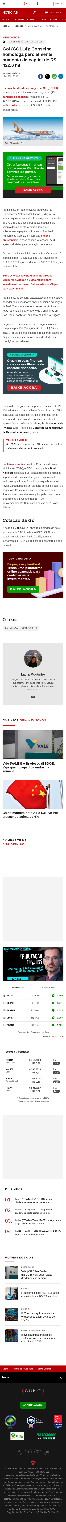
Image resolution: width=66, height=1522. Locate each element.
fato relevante (15, 464)
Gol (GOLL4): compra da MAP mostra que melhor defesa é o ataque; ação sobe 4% (34, 446)
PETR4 (10, 995)
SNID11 (44, 19)
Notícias (6, 26)
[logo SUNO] (31, 4)
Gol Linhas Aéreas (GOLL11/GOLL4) (26, 42)
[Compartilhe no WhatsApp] (54, 76)
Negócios (19, 26)
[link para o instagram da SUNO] (37, 1452)
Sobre (5, 1369)
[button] (53, 12)
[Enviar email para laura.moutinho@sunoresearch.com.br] (33, 697)
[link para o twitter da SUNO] (28, 1452)
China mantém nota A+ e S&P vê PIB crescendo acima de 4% (30, 814)
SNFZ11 (9, 19)
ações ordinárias (13, 105)
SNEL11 (33, 19)
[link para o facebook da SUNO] (19, 1452)
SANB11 (11, 1010)
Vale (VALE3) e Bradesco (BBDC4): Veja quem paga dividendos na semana (29, 767)
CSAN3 (10, 1025)
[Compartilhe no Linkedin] (60, 76)
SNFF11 (55, 19)
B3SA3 (10, 1003)
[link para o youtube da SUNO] (47, 1452)
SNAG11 (21, 19)
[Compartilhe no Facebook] (40, 76)
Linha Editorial (44, 1369)
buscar (34, 12)
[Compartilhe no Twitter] (47, 76)
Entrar (58, 3)
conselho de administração (21, 88)
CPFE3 (10, 1017)
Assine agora (33, 1405)
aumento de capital (14, 96)
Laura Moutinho (33, 674)
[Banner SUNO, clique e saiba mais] (33, 177)
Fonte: (53, 1036)
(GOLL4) (50, 88)
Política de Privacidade (23, 1369)
